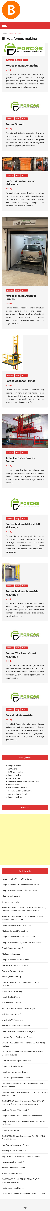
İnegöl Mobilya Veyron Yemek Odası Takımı (20, 884)
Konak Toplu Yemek (10, 1130)
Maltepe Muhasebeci (11, 954)
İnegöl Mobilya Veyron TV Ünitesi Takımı (19, 890)
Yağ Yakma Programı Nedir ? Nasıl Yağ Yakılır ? (22, 1156)
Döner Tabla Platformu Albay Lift (16, 925)
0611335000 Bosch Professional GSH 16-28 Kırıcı (23, 1193)
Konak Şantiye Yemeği (11, 976)
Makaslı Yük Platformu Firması (15, 965)
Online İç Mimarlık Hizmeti (13, 1066)
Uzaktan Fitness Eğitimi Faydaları (16, 1060)
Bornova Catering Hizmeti (13, 971)
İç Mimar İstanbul (15, 772)
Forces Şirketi (15, 124)
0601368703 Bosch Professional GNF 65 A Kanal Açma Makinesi (23, 1085)
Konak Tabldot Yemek (11, 997)
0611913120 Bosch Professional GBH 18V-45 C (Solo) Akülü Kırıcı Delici (25, 1094)
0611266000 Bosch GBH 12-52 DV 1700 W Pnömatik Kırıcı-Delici (20, 1181)
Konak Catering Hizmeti (12, 1173)
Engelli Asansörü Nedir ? (12, 948)
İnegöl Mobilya (14, 765)
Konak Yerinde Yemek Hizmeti (15, 1072)
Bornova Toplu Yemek (17, 794)
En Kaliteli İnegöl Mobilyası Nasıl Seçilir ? (19, 1008)
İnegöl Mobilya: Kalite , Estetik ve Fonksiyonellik (22, 1115)
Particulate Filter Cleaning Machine (23, 781)
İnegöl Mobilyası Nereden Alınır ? (16, 959)
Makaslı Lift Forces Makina (13, 1167)
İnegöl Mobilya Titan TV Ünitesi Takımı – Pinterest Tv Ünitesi (24, 1123)
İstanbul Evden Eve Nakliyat (20, 790)
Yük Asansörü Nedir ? (11, 1014)
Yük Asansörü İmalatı (17, 787)
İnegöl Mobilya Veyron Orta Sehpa (17, 879)
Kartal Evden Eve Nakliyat (13, 1188)
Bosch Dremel (14, 784)
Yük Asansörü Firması (11, 1002)
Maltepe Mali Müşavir (11, 896)
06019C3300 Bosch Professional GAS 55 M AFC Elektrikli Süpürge (23, 1138)
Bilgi (17, 60)
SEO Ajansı (12, 769)
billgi (10, 70)
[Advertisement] (25, 839)
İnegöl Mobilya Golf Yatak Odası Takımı (19, 936)
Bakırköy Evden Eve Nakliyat (14, 1150)
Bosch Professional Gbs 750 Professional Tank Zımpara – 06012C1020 (22, 918)
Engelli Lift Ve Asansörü (12, 1020)
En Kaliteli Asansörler (19, 715)
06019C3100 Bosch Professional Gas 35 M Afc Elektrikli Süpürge (22, 1053)
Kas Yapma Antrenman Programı (16, 1145)
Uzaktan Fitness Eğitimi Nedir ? (15, 1110)
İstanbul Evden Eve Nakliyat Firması (17, 1037)
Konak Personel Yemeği (12, 991)
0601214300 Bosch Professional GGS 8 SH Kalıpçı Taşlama (24, 1044)
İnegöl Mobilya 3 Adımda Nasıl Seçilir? (18, 1031)
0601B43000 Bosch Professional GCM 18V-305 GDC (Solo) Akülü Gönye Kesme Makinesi (23, 1103)
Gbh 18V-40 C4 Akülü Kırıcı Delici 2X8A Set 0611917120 (20, 984)
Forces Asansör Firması (21, 380)
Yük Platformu (14, 778)
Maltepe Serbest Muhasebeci (15, 931)
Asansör (10, 60)
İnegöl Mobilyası (15, 797)
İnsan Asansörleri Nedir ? (13, 1162)
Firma (24, 60)
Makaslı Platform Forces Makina (16, 1025)
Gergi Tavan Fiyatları (11, 902)
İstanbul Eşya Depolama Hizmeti (16, 1077)
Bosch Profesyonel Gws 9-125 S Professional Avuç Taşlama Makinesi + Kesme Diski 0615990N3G (24, 909)
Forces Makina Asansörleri (23, 65)
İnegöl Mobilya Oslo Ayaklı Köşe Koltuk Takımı (22, 942)
